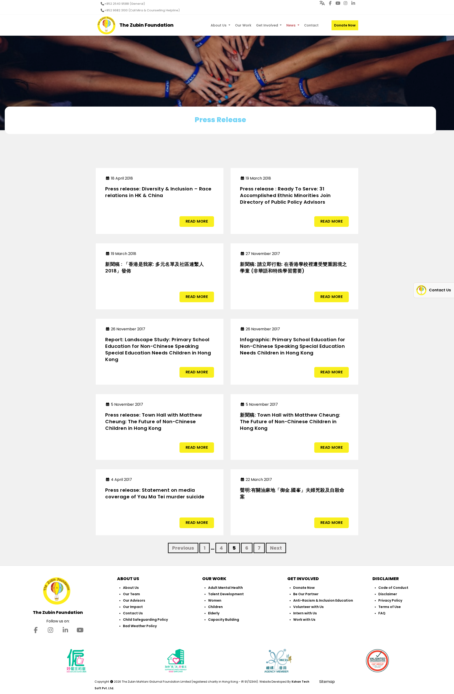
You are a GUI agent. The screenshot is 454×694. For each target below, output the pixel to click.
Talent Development (226, 594)
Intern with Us (305, 613)
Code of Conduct (393, 587)
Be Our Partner (306, 594)
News (291, 25)
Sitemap (327, 681)
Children (215, 606)
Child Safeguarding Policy (145, 619)
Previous (183, 548)
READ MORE (197, 221)
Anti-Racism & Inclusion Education (323, 600)
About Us (219, 25)
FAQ (381, 613)
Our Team (131, 594)
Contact (311, 25)
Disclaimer (387, 594)
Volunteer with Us (308, 606)
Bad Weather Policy (140, 626)
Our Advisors (134, 600)
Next (276, 548)
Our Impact (133, 606)
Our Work (243, 25)
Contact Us (133, 613)
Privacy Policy (390, 600)
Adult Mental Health (225, 587)
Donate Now (345, 25)
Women (214, 600)
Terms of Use (389, 606)
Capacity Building (223, 619)
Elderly (213, 613)
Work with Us (304, 619)
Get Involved (267, 25)
